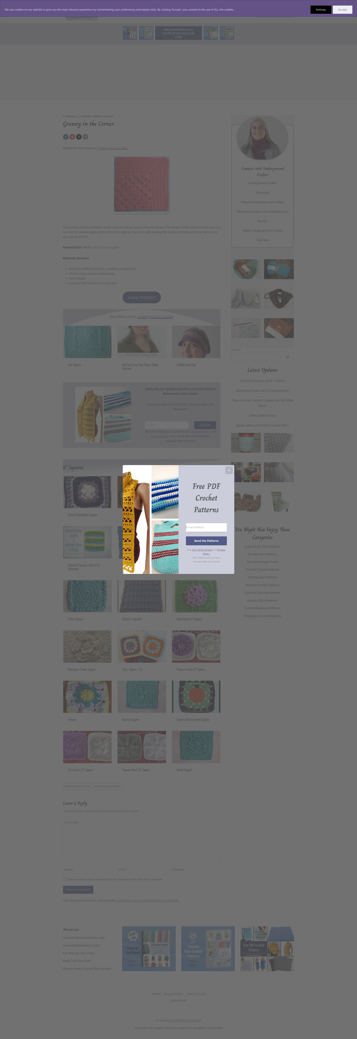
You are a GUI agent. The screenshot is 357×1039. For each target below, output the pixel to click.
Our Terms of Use (202, 549)
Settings (321, 9)
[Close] (229, 470)
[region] (178, 8)
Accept (342, 9)
